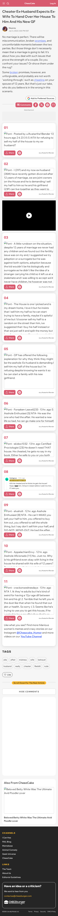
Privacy (36, 911)
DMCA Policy (51, 911)
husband (8, 666)
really (17, 666)
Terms (30, 911)
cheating (39, 79)
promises (40, 40)
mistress (23, 659)
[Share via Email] (53, 104)
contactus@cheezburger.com (18, 896)
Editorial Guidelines (11, 877)
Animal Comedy (9, 850)
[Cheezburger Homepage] (29, 902)
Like (9, 674)
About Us (6, 873)
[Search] (7, 3)
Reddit (37, 666)
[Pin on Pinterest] (19, 153)
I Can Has (6, 837)
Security (43, 911)
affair (13, 659)
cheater (27, 666)
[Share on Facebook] (35, 104)
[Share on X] (41, 104)
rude (46, 666)
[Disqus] (29, 737)
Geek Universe (9, 854)
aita (5, 659)
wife (32, 659)
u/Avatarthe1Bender (47, 153)
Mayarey (12, 28)
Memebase (7, 846)
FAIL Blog (6, 841)
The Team (6, 869)
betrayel (41, 659)
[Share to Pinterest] (47, 104)
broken (14, 72)
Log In (53, 3)
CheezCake (29, 3)
